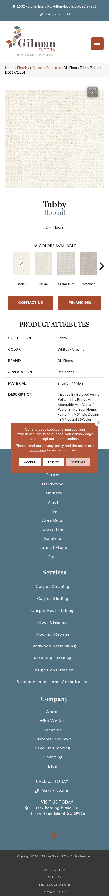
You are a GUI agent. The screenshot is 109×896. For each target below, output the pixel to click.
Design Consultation (52, 669)
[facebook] (54, 835)
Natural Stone (52, 547)
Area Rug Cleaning (52, 657)
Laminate (52, 492)
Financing (53, 756)
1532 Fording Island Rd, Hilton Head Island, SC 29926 (57, 6)
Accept (29, 462)
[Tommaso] (88, 263)
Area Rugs (52, 520)
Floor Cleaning (53, 622)
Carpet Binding (53, 598)
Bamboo (53, 538)
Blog (53, 766)
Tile (53, 511)
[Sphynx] (43, 263)
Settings (78, 462)
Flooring (23, 68)
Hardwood (53, 483)
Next (101, 258)
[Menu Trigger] (97, 43)
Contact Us (30, 303)
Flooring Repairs (52, 634)
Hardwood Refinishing (52, 645)
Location (53, 729)
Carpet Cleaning (53, 586)
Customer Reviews (52, 738)
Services (54, 572)
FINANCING (80, 303)
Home (9, 68)
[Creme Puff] (66, 263)
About (52, 711)
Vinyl (52, 502)
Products (53, 68)
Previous (7, 258)
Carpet (37, 68)
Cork (53, 556)
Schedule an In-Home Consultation (53, 681)
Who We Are (53, 720)
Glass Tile (52, 529)
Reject (53, 462)
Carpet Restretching (52, 610)
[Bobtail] (21, 263)
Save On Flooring (53, 747)
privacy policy (53, 445)
